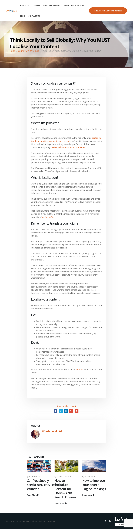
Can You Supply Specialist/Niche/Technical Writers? (45, 484)
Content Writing (51, 5)
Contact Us (34, 16)
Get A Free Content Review (108, 10)
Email (76, 411)
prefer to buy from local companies (67, 147)
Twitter (61, 411)
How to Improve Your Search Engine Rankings (94, 484)
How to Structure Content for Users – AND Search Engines (65, 488)
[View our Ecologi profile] (121, 521)
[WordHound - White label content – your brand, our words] (11, 10)
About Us (24, 5)
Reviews (36, 5)
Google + (71, 411)
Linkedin (110, 521)
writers (79, 369)
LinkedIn (66, 411)
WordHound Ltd (52, 431)
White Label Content (74, 5)
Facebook (55, 411)
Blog (22, 16)
